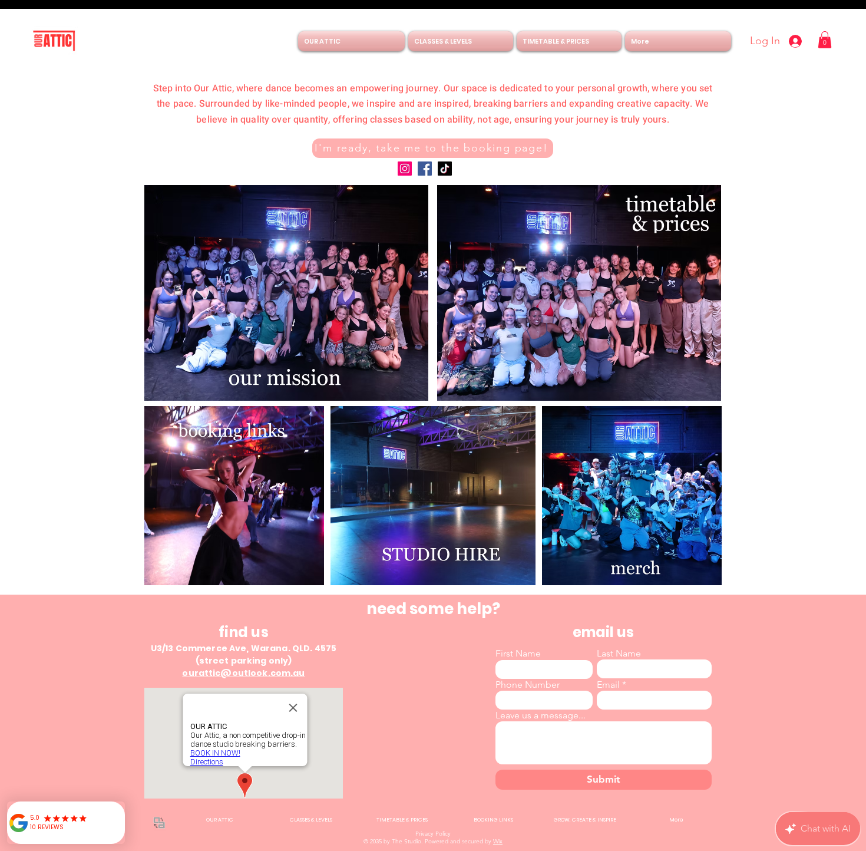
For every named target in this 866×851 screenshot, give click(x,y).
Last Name (619, 653)
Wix (498, 841)
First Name (518, 653)
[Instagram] (405, 168)
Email (608, 685)
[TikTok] (445, 168)
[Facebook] (425, 168)
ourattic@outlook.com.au (243, 673)
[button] (825, 39)
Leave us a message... (540, 715)
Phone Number (527, 685)
